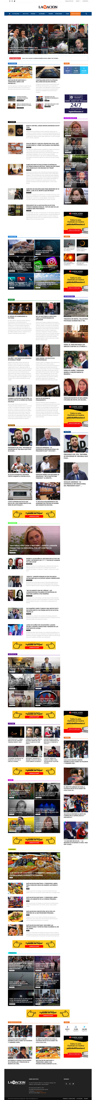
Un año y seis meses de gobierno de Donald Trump (20, 359)
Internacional (20, 100)
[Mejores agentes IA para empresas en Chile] (47, 248)
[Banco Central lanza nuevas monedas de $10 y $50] (15, 130)
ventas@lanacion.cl (39, 1091)
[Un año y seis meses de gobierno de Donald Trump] (20, 350)
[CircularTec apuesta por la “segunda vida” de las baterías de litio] (47, 281)
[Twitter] (14, 1)
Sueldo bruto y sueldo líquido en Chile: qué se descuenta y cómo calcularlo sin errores (42, 144)
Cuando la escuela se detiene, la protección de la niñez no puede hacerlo (20, 400)
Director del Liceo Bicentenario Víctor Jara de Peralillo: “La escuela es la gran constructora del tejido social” (46, 667)
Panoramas (28, 737)
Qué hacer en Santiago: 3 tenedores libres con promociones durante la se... (46, 1062)
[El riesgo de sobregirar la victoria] (20, 309)
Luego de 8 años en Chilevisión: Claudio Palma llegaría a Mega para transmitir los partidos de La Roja (42, 626)
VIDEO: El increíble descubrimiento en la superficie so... (69, 264)
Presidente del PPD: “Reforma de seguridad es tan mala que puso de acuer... (20, 449)
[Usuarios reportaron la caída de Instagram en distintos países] (47, 264)
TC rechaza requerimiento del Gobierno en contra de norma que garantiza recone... (47, 503)
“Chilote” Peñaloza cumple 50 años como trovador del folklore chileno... (51, 761)
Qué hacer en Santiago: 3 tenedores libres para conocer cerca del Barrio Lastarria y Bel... (42, 885)
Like (68, 67)
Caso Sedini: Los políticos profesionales (45, 359)
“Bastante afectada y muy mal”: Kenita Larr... (52, 104)
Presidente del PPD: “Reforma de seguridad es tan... (51, 98)
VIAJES (67, 13)
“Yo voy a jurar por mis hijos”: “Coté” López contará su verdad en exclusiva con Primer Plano (75, 165)
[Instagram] (11, 1)
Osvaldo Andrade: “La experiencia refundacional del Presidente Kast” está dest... (47, 449)
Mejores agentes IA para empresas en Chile (44, 251)
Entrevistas (12, 671)
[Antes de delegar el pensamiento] (48, 391)
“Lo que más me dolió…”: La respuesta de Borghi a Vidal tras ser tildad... (76, 842)
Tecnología (12, 270)
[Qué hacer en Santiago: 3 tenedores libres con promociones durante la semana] (20, 72)
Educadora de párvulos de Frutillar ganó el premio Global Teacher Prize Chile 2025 (46, 810)
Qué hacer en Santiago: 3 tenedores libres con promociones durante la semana (33, 874)
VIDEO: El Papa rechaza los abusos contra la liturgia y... (24, 105)
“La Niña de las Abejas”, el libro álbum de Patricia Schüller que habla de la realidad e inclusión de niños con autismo (47, 826)
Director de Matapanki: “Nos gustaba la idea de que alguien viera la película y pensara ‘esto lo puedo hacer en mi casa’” (20, 683)
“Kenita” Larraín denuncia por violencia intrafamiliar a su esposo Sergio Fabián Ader (43, 577)
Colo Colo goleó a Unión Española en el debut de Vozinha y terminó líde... (76, 761)
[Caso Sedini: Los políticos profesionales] (48, 350)
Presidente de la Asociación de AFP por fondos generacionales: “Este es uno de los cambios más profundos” (42, 206)
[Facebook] (9, 1)
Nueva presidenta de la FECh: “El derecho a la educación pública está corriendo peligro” (19, 793)
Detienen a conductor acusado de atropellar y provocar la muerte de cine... (19, 1062)
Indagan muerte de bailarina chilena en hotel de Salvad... (76, 399)
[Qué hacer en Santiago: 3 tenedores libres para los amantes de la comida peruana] (15, 902)
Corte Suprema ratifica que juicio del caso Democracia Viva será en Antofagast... (19, 503)
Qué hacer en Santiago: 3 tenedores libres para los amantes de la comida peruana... (41, 898)
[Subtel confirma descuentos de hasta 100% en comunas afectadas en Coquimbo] (21, 248)
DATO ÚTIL (26, 13)
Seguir (76, 67)
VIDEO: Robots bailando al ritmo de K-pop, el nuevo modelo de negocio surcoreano (45, 966)
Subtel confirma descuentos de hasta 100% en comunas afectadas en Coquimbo (20, 250)
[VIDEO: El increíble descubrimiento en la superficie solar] (69, 258)
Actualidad (15, 13)
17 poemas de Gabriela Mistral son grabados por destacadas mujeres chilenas (20, 810)
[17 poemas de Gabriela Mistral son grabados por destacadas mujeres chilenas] (21, 808)
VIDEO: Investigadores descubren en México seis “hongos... (69, 249)
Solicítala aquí (43, 1092)
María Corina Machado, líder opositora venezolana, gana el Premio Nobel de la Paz (21, 827)
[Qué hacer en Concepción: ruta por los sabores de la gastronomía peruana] (15, 916)
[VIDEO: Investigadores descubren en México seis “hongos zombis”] (69, 243)
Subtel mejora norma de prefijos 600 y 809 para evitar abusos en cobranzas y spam (19, 284)
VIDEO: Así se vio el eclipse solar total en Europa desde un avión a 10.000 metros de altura (21, 1000)
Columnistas (11, 313)
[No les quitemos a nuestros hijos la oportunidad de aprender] (48, 309)
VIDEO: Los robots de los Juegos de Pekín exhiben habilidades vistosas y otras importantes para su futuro (20, 966)
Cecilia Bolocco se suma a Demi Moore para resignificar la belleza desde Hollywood (46, 793)
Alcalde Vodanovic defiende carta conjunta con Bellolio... (19, 475)
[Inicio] (9, 14)
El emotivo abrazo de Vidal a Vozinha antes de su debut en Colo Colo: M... (74, 788)
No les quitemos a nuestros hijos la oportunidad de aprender (46, 318)
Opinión (33, 13)
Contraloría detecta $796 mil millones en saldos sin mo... (47, 81)
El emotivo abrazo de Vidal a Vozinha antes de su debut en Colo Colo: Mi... (47, 1040)
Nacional (72, 31)
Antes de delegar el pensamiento (43, 399)
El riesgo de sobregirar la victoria (17, 317)
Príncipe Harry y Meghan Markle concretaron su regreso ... (74, 372)
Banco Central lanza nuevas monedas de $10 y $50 (42, 126)
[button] (86, 14)
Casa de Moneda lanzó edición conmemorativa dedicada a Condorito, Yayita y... (51, 741)
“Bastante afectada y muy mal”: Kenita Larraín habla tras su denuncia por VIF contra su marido (33, 548)
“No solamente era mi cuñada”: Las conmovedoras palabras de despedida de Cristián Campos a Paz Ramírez (41, 592)
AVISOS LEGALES (75, 13)
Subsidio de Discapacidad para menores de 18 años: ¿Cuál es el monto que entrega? (42, 190)
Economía (42, 13)
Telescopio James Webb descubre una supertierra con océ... (82, 264)
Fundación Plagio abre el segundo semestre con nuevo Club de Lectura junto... (34, 741)
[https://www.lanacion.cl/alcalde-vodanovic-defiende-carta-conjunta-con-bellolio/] (20, 464)
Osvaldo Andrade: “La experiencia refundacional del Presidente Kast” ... (75, 484)
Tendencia (38, 254)
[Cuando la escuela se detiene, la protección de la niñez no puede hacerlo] (20, 391)
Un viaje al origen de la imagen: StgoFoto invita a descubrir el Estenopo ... (34, 760)
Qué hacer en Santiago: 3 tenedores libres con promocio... (17, 81)
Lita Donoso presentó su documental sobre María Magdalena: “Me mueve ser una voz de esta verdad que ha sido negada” (20, 700)
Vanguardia (58, 13)
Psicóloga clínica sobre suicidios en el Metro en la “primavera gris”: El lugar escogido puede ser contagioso (47, 701)
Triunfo (50, 13)
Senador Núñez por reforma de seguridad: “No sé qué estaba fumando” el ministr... (47, 476)
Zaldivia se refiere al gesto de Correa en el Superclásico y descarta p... (75, 815)
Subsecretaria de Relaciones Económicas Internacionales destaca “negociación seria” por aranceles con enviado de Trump (43, 166)
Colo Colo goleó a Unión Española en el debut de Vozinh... (40, 58)
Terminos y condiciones (69, 1098)
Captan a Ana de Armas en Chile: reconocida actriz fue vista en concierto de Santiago (75, 198)
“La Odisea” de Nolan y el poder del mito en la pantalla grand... (15, 760)
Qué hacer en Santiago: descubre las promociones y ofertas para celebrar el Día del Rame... (42, 926)
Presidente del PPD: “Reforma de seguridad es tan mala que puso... (76, 456)
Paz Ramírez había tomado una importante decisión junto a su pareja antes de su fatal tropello (42, 610)
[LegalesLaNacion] (76, 113)
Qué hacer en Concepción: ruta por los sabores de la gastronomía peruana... (40, 912)
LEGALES (78, 1)
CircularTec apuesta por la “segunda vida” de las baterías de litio (46, 284)
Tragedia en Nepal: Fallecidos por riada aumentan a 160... (22, 98)
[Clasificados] (76, 223)
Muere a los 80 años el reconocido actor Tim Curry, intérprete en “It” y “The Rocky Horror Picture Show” (43, 560)
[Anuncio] (34, 514)
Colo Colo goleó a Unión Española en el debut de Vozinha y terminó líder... (20, 1040)
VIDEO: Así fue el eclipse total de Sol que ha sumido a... (82, 249)
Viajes (9, 77)
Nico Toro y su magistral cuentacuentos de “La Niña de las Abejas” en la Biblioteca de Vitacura (20, 667)
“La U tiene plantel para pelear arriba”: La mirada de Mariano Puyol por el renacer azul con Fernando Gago (46, 684)
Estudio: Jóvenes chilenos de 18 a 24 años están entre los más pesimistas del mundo (46, 1000)
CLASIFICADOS (85, 1)
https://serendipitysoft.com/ (32, 1098)
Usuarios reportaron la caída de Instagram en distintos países (46, 267)
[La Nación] (48, 7)
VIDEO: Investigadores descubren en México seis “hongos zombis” (18, 983)
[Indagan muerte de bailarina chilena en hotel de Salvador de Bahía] (76, 387)
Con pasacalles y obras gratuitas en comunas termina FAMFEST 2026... (15, 740)
